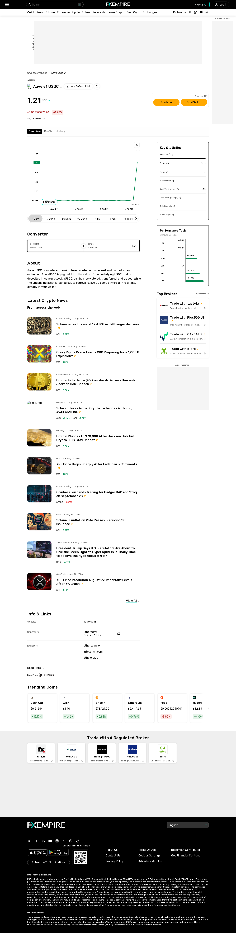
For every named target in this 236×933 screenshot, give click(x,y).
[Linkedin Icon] (43, 841)
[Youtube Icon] (50, 841)
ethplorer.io (90, 657)
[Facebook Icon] (36, 841)
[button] (6, 4)
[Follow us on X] (190, 12)
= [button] (83, 246)
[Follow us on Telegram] (207, 12)
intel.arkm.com (93, 651)
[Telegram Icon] (64, 841)
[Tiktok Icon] (78, 841)
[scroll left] (204, 708)
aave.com (89, 621)
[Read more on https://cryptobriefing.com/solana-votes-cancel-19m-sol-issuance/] (39, 325)
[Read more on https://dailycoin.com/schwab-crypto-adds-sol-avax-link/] (39, 409)
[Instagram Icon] (57, 841)
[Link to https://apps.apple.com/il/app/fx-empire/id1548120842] (37, 853)
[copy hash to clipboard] (118, 633)
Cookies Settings (149, 855)
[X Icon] (29, 841)
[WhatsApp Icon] (71, 841)
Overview (35, 131)
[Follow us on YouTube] (201, 12)
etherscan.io (91, 645)
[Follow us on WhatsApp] (195, 12)
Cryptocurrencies (37, 73)
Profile (48, 131)
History (60, 131)
